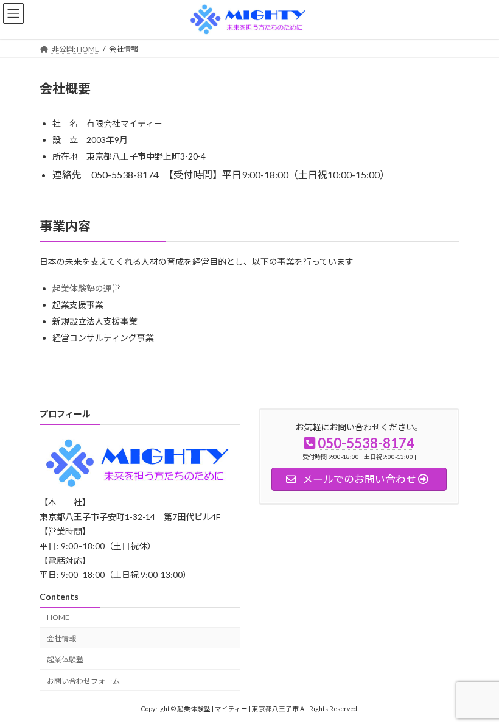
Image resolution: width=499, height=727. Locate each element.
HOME (58, 617)
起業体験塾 (65, 659)
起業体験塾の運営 (86, 288)
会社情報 (61, 638)
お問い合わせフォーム (83, 680)
